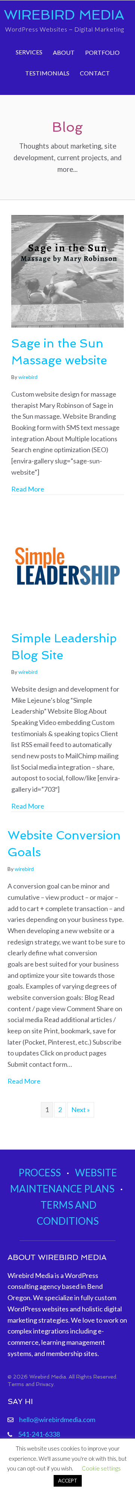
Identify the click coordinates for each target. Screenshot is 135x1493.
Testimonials (47, 73)
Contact (95, 73)
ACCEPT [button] (67, 1481)
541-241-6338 (39, 1434)
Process (39, 1173)
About (64, 52)
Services (29, 52)
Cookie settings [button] (101, 1468)
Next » (80, 1109)
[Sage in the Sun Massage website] (67, 270)
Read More (27, 488)
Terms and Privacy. (31, 1384)
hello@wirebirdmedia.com (57, 1419)
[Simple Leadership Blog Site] (67, 565)
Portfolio (102, 52)
